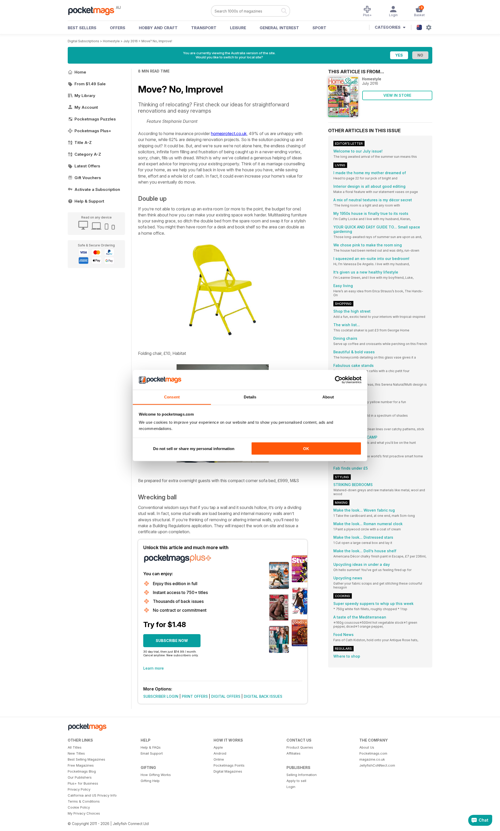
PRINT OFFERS (195, 696)
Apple (218, 747)
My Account (86, 107)
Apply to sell (296, 781)
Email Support (152, 753)
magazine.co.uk (372, 759)
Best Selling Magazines (86, 759)
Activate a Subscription (97, 189)
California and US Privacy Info (92, 795)
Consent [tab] (172, 397)
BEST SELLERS (82, 27)
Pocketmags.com (373, 753)
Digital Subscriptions (83, 41)
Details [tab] (250, 397)
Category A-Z (87, 154)
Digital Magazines (228, 771)
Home (80, 72)
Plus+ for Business (83, 783)
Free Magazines (81, 765)
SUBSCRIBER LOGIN (160, 696)
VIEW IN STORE (397, 95)
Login (290, 787)
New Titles (76, 753)
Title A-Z (83, 142)
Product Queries (299, 747)
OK (306, 448)
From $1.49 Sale (90, 83)
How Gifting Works (156, 775)
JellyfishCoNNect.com (377, 765)
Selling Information (301, 775)
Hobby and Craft (158, 27)
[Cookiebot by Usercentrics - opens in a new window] (338, 380)
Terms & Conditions (84, 801)
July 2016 (130, 41)
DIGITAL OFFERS (225, 696)
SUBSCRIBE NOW (172, 640)
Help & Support (89, 201)
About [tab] (328, 397)
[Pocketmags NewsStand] (94, 10)
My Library (84, 95)
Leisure (238, 27)
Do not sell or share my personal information (193, 448)
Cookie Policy (79, 807)
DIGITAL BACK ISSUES (263, 696)
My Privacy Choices (84, 813)
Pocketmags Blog (82, 771)
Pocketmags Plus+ (92, 130)
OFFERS (117, 27)
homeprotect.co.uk (229, 133)
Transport (203, 27)
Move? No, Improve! (156, 41)
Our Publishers (80, 777)
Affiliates (293, 753)
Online (219, 759)
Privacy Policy (79, 789)
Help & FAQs (151, 747)
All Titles (75, 747)
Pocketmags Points (229, 765)
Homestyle (111, 41)
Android (220, 753)
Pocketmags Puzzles (95, 119)
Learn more (153, 668)
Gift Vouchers (87, 177)
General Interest (279, 27)
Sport (319, 27)
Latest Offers (87, 165)
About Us (366, 747)
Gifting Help (150, 781)
